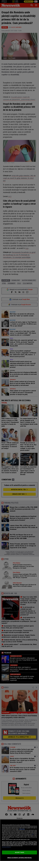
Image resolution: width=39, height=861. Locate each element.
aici (32, 834)
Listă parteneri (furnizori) (6, 847)
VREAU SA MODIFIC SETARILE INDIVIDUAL (19, 857)
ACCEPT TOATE (19, 852)
